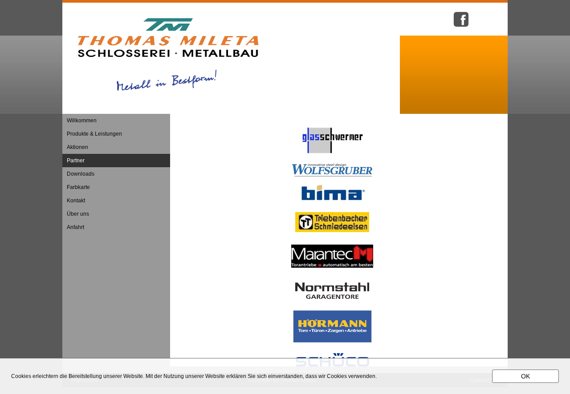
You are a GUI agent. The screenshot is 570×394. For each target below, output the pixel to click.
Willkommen (82, 120)
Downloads (80, 174)
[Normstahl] (332, 297)
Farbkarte (78, 187)
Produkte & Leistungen (94, 134)
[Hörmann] (332, 341)
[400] (364, 152)
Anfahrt (75, 227)
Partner (76, 160)
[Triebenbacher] (332, 230)
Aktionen (77, 147)
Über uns (78, 214)
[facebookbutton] (461, 26)
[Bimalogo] (332, 208)
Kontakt (76, 200)
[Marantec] (332, 266)
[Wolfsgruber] (332, 175)
